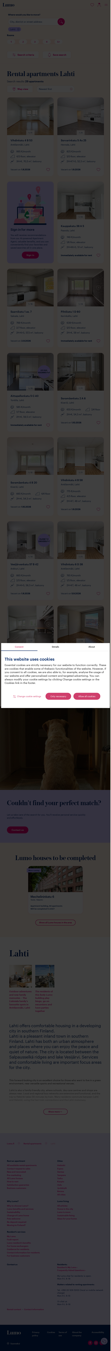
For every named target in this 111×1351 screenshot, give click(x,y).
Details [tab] (54, 646)
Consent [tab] (19, 646)
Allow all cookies (85, 696)
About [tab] (90, 646)
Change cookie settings (28, 696)
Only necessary (57, 696)
